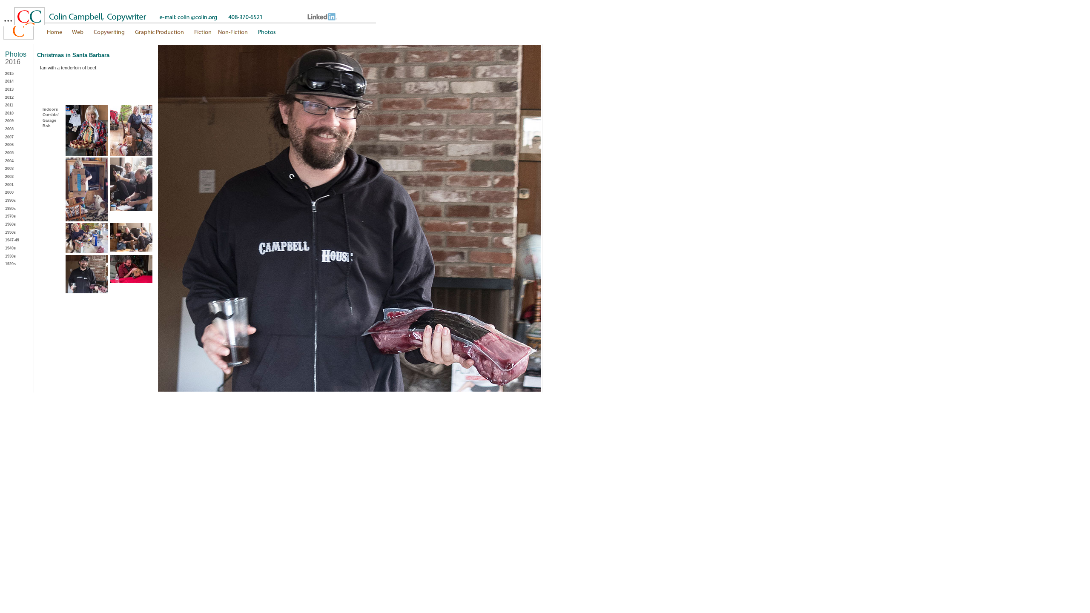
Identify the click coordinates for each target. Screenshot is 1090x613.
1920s (10, 264)
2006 (9, 145)
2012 (9, 97)
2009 (9, 121)
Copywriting (109, 34)
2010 (9, 113)
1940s (10, 248)
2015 (9, 74)
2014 (9, 81)
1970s (10, 216)
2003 (9, 168)
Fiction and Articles (220, 34)
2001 (9, 185)
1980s (10, 208)
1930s (10, 256)
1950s (10, 232)
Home (35, 34)
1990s (10, 200)
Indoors (50, 109)
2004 (9, 161)
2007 (9, 137)
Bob (47, 126)
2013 (9, 89)
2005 (9, 153)
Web (78, 34)
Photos (308, 34)
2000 (9, 192)
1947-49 (12, 240)
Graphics (159, 34)
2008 (9, 129)
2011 (9, 105)
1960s (10, 224)
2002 (9, 177)
